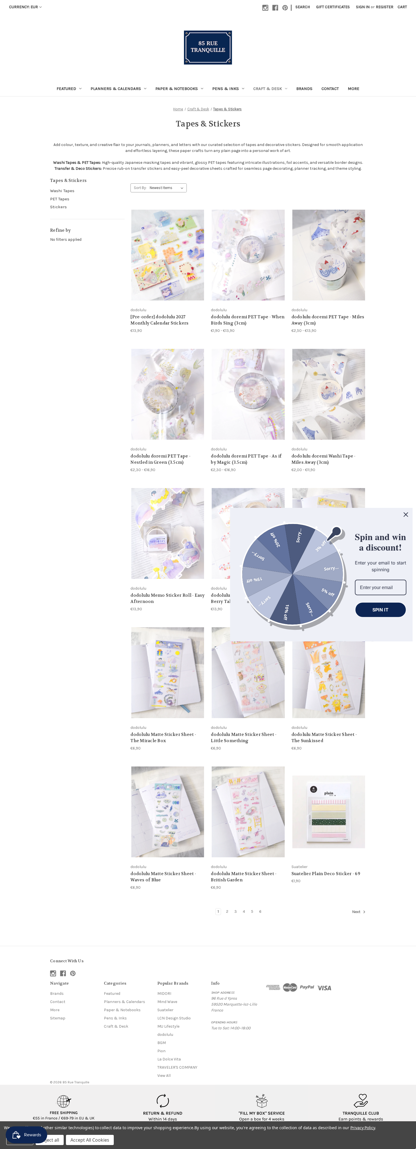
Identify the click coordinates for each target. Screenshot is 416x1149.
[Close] (406, 514)
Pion (161, 1051)
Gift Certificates (333, 7)
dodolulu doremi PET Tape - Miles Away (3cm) (327, 320)
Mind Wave (167, 1001)
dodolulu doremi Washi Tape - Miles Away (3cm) (323, 459)
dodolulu (165, 1034)
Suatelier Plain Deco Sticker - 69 (325, 874)
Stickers (58, 206)
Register (384, 7)
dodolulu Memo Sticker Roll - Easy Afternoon (167, 598)
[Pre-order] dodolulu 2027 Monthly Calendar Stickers (159, 320)
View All (164, 1075)
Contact (330, 88)
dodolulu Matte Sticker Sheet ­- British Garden (243, 877)
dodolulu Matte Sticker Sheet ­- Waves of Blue (163, 877)
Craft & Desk (267, 88)
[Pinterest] (285, 8)
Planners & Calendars (116, 88)
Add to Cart (168, 543)
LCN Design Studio (174, 1018)
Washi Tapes (62, 190)
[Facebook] (275, 8)
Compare (166, 255)
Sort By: (140, 188)
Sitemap (57, 1018)
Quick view (163, 244)
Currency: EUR (23, 7)
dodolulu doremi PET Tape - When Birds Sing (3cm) (247, 320)
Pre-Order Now (168, 265)
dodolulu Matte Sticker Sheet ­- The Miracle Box (163, 738)
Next (356, 911)
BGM (161, 1042)
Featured (66, 88)
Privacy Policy (362, 1127)
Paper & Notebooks (176, 88)
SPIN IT (380, 609)
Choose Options (248, 265)
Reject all (49, 1140)
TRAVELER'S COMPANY (177, 1067)
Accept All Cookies (89, 1140)
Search (302, 7)
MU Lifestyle (168, 1026)
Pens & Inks (225, 88)
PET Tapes (59, 198)
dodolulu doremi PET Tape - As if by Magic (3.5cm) (246, 459)
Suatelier (165, 1010)
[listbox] (167, 188)
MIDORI (164, 993)
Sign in (363, 7)
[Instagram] (265, 8)
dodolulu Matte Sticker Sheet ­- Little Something (243, 738)
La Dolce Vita (169, 1059)
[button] (63, 1108)
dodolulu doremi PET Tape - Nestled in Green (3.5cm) (160, 459)
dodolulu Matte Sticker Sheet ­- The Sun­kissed (324, 738)
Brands (304, 88)
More (353, 88)
